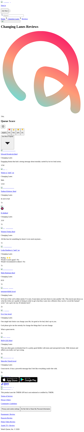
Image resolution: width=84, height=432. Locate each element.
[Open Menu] (9, 11)
